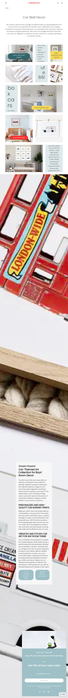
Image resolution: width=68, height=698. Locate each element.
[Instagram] (44, 692)
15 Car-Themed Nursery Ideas (26, 575)
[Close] (63, 634)
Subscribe (44, 680)
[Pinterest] (48, 692)
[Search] (58, 3)
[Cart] (62, 3)
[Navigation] (6, 3)
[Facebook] (40, 692)
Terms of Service (42, 687)
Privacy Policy (56, 686)
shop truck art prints (19, 56)
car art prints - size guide (42, 574)
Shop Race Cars (19, 137)
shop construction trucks (56, 55)
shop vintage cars (41, 108)
